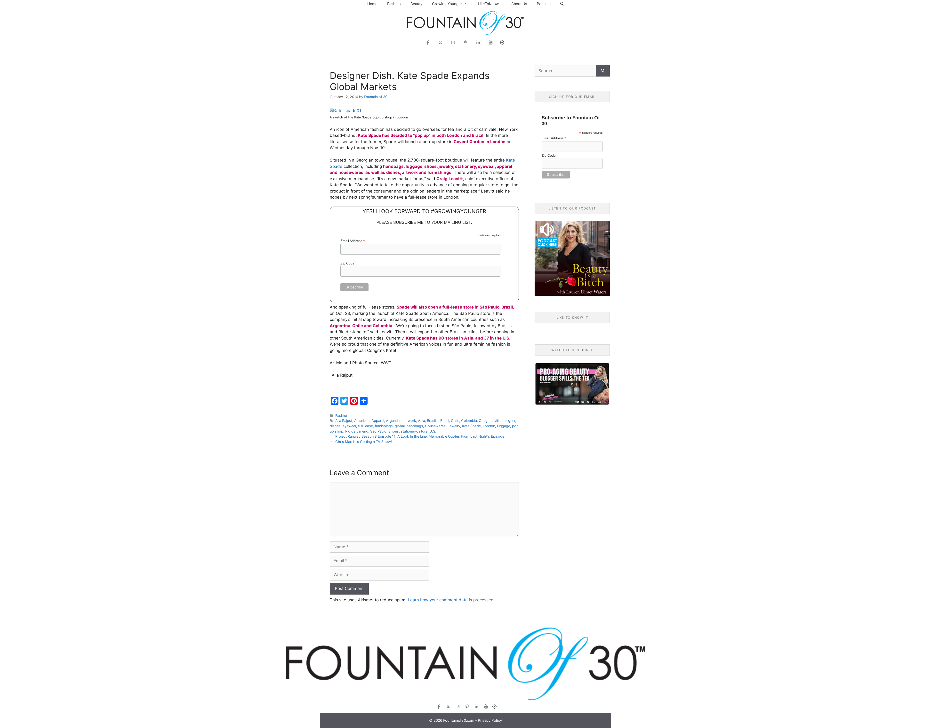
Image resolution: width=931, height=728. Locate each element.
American (361, 420)
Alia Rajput (343, 420)
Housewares (435, 426)
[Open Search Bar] (562, 4)
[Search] (603, 71)
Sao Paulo (378, 431)
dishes (335, 426)
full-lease (365, 426)
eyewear (349, 426)
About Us (519, 3)
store (423, 431)
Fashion (394, 3)
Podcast (544, 3)
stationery (409, 431)
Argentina (393, 420)
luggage (503, 426)
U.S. (432, 431)
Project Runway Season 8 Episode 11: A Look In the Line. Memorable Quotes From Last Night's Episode (419, 436)
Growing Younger (447, 3)
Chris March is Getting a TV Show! (363, 442)
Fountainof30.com (458, 720)
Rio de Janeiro (356, 431)
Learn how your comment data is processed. (451, 599)
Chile (455, 420)
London (489, 426)
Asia (421, 420)
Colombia (469, 420)
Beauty (416, 3)
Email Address (352, 241)
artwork (409, 420)
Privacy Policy (490, 720)
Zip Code (347, 263)
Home (372, 3)
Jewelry (454, 426)
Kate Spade (471, 426)
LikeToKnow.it (490, 3)
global (400, 426)
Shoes (393, 431)
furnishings (384, 426)
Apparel (377, 420)
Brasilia (432, 420)
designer (508, 420)
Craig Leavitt (489, 420)
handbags (415, 426)
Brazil (444, 420)
